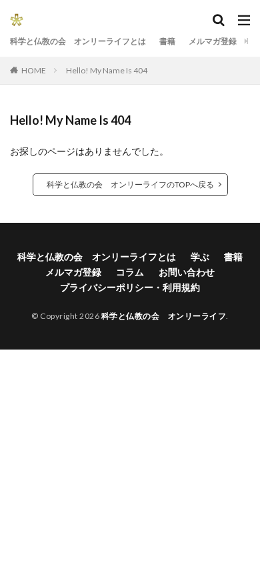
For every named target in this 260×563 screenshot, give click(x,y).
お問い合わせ (187, 271)
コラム (130, 271)
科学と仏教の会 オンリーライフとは (78, 41)
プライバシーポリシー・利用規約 (130, 287)
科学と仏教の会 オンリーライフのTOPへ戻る (130, 184)
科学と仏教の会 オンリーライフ (164, 316)
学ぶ (200, 256)
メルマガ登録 (213, 41)
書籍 (167, 41)
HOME (33, 70)
